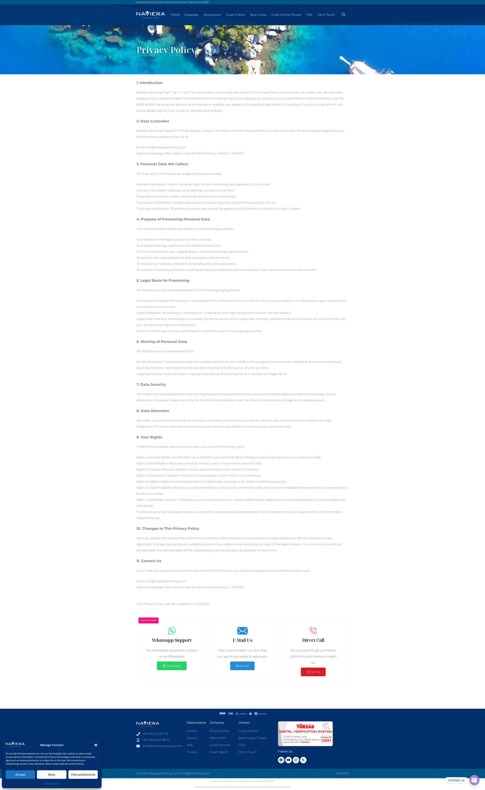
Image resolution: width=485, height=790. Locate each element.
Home (175, 14)
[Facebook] (281, 760)
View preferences (83, 774)
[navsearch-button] (343, 15)
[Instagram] (296, 760)
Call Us (315, 672)
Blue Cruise (258, 14)
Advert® (342, 773)
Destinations (212, 14)
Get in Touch (326, 14)
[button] (96, 745)
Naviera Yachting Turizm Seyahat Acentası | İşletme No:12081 (172, 2)
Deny (51, 774)
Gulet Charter (235, 14)
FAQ (309, 14)
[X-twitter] (303, 760)
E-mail (244, 666)
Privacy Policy (51, 783)
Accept (20, 774)
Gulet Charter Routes (286, 14)
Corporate (191, 14)
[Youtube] (288, 760)
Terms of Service (276, 787)
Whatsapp (173, 666)
